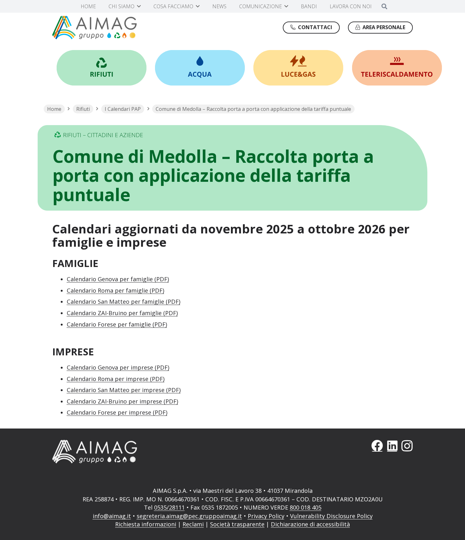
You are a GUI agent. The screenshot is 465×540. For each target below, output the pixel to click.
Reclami (193, 524)
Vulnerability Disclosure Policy (331, 516)
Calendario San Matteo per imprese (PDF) (124, 390)
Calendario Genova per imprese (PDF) (118, 367)
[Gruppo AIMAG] (94, 27)
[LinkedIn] (392, 446)
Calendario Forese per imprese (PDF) (117, 412)
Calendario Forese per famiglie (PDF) (117, 324)
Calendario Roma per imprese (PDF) (115, 379)
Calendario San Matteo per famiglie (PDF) (123, 301)
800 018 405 (305, 507)
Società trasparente (237, 524)
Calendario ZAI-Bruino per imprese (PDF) (122, 401)
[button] (139, 6)
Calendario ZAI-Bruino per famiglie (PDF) (122, 313)
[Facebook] (377, 446)
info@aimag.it (112, 516)
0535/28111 (169, 507)
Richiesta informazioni (145, 524)
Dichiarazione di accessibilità (310, 524)
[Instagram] (407, 446)
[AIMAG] (138, 451)
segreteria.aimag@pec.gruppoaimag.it (189, 516)
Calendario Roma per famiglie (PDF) (115, 290)
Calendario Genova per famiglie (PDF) (118, 279)
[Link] (101, 68)
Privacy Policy (266, 516)
